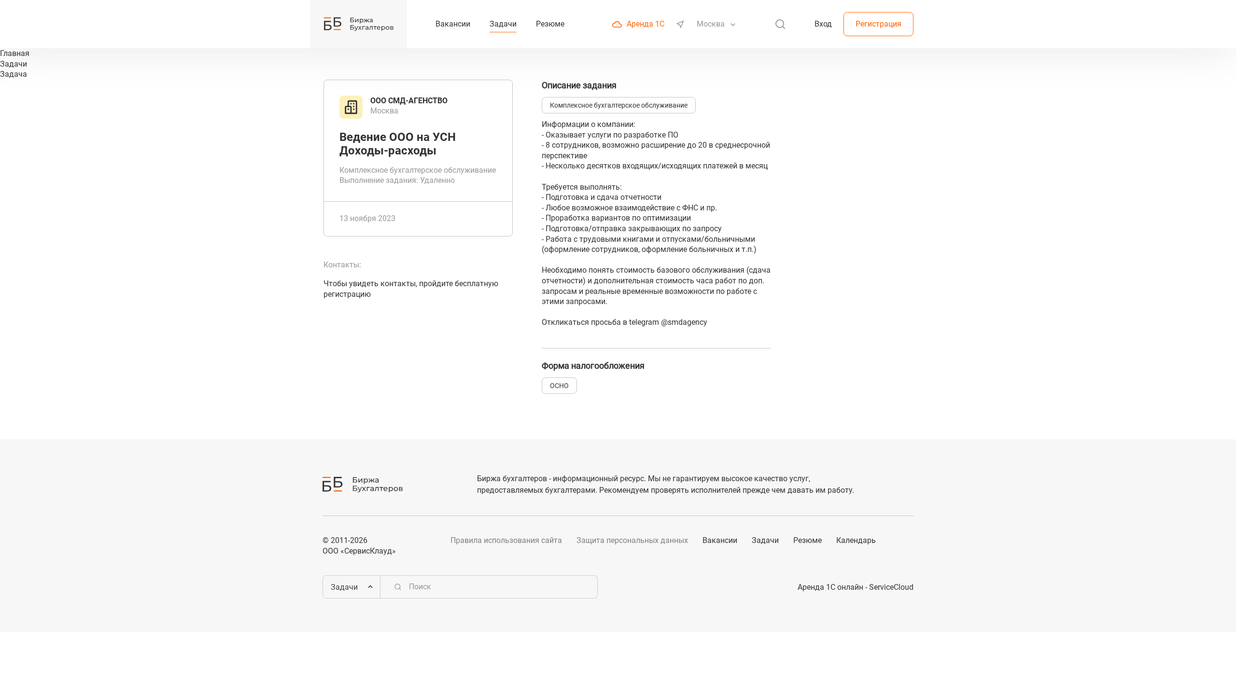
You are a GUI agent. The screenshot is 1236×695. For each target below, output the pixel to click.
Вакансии (719, 540)
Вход (823, 23)
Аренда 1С (645, 23)
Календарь (856, 540)
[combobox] (711, 24)
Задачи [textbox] (344, 587)
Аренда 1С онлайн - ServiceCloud (855, 587)
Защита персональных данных (632, 540)
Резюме (807, 540)
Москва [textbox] (711, 23)
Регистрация (878, 23)
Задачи (765, 540)
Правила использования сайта (506, 540)
